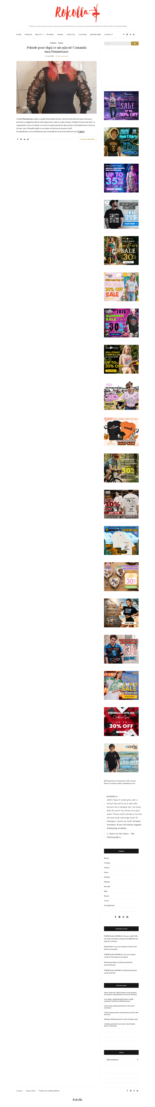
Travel (106, 901)
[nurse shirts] (121, 576)
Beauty (106, 858)
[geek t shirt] (121, 142)
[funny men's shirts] (121, 214)
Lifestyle (107, 877)
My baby (107, 886)
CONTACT (108, 34)
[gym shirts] (121, 613)
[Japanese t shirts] (121, 685)
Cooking (107, 863)
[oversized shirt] (121, 250)
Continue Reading (87, 139)
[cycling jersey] (121, 468)
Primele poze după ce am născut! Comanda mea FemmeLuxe (56, 50)
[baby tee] (121, 395)
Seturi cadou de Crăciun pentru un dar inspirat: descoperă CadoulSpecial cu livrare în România (120, 993)
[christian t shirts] (121, 758)
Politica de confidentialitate (49, 1091)
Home (60, 43)
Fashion (53, 43)
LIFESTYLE (71, 34)
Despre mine (30, 1091)
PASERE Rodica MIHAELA (113, 936)
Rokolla (77, 1100)
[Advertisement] (122, 68)
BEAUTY (38, 34)
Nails (105, 891)
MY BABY (50, 34)
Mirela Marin (108, 947)
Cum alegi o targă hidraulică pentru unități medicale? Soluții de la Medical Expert (118, 1000)
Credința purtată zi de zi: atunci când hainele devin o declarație (119, 1025)
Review (106, 896)
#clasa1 (136, 821)
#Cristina (128, 824)
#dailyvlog (112, 828)
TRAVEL (60, 34)
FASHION (28, 34)
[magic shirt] (121, 105)
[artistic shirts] (121, 178)
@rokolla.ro (112, 796)
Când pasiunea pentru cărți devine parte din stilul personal (121, 1013)
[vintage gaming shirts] (121, 649)
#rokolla (122, 828)
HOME (18, 34)
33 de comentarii (62, 56)
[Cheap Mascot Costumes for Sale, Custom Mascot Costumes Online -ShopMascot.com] (121, 782)
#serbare (111, 824)
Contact (19, 1091)
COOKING (82, 34)
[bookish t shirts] (121, 359)
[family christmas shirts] (121, 432)
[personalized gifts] (121, 721)
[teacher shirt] (121, 287)
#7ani (119, 824)
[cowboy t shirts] (121, 504)
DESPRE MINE (95, 34)
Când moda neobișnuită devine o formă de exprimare (119, 1007)
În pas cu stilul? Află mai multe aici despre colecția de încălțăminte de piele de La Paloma (121, 938)
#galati (137, 824)
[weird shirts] (121, 323)
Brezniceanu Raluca (110, 962)
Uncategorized (109, 905)
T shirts (81, 131)
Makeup (107, 882)
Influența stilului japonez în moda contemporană (121, 1019)
